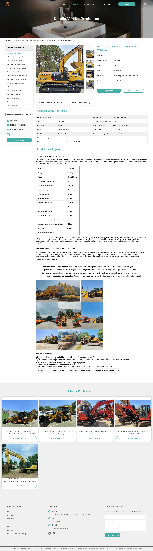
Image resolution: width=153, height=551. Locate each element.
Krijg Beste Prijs (109, 91)
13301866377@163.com (19, 125)
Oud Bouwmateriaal (56, 370)
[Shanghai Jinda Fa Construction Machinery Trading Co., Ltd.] (7, 4)
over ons (65, 4)
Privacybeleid (15, 549)
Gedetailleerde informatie (50, 102)
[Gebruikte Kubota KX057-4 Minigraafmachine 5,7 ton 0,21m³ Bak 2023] (133, 413)
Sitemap (24, 549)
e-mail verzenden (112, 535)
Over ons (10, 515)
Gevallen (10, 530)
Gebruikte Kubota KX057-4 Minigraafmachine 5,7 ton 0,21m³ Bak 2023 (133, 433)
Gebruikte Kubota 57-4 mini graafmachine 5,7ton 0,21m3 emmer (95, 433)
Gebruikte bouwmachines (30, 40)
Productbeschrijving (81, 102)
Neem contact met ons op (16, 534)
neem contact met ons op (109, 4)
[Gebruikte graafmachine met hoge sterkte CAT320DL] (60, 69)
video (86, 4)
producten (75, 4)
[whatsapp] (8, 135)
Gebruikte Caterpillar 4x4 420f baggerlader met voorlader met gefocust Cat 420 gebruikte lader (57, 433)
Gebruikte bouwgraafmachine (107, 370)
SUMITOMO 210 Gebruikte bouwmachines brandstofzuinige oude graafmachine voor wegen (20, 480)
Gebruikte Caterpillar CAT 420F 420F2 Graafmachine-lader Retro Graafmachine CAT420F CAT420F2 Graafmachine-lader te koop (20, 433)
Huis (56, 4)
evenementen (96, 4)
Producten (16, 40)
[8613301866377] (53, 534)
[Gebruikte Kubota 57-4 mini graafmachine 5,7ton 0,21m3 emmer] (95, 413)
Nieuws (9, 526)
